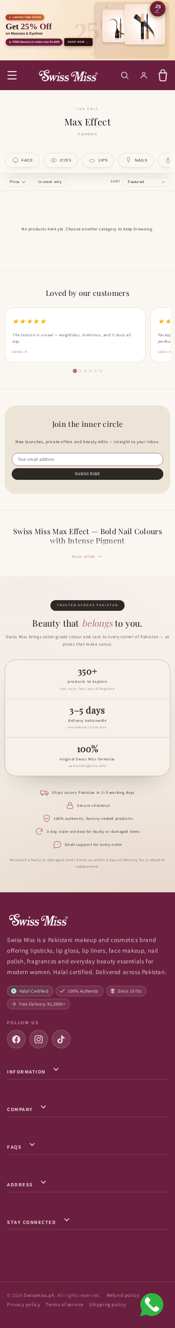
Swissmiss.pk (39, 1295)
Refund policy (123, 1295)
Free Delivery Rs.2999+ (42, 1004)
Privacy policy (23, 1304)
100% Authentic (83, 991)
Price (15, 182)
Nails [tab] (141, 160)
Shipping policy (107, 1304)
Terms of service (65, 1304)
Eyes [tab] (65, 160)
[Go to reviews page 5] (95, 371)
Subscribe (87, 474)
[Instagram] (38, 1039)
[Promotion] (87, 30)
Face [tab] (27, 160)
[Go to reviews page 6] (100, 371)
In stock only (50, 182)
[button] (12, 75)
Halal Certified (34, 991)
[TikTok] (61, 1039)
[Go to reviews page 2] (80, 371)
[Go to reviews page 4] (90, 371)
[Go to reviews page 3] (85, 371)
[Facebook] (16, 1039)
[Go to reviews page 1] (74, 371)
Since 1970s (129, 991)
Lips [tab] (103, 160)
